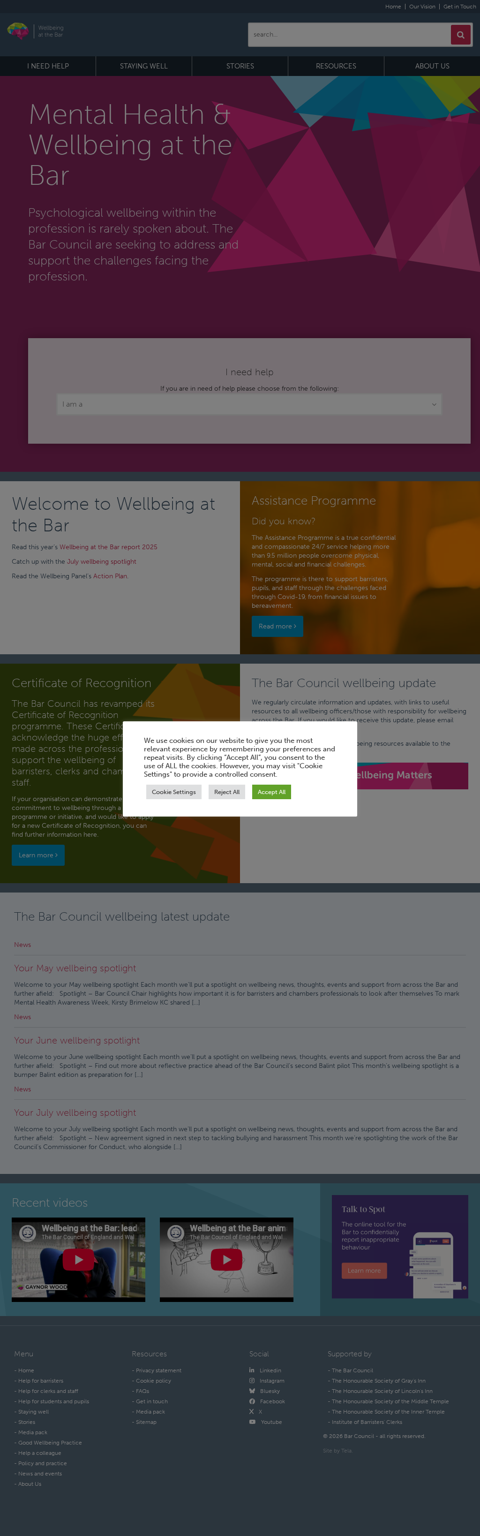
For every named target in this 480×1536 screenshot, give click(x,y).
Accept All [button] (271, 791)
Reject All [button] (227, 791)
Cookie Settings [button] (174, 791)
